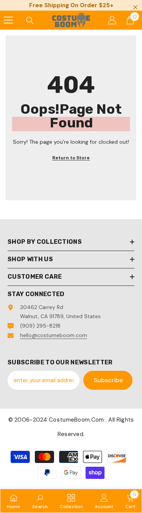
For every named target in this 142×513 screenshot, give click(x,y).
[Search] (29, 20)
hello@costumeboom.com (53, 335)
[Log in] (112, 20)
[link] (39, 500)
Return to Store (71, 158)
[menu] (8, 20)
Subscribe (108, 380)
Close (135, 7)
